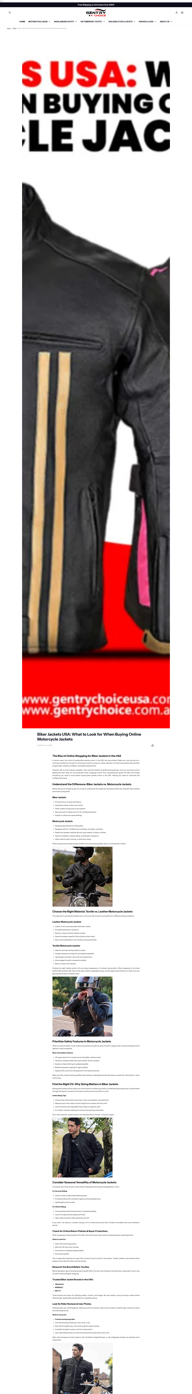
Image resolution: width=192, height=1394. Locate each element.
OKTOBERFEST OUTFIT (91, 21)
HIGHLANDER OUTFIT (64, 21)
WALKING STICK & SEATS (120, 21)
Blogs (14, 28)
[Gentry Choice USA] (96, 12)
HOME (22, 21)
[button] (10, 12)
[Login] (176, 12)
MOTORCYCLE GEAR (38, 21)
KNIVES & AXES (146, 21)
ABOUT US (165, 21)
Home (9, 28)
